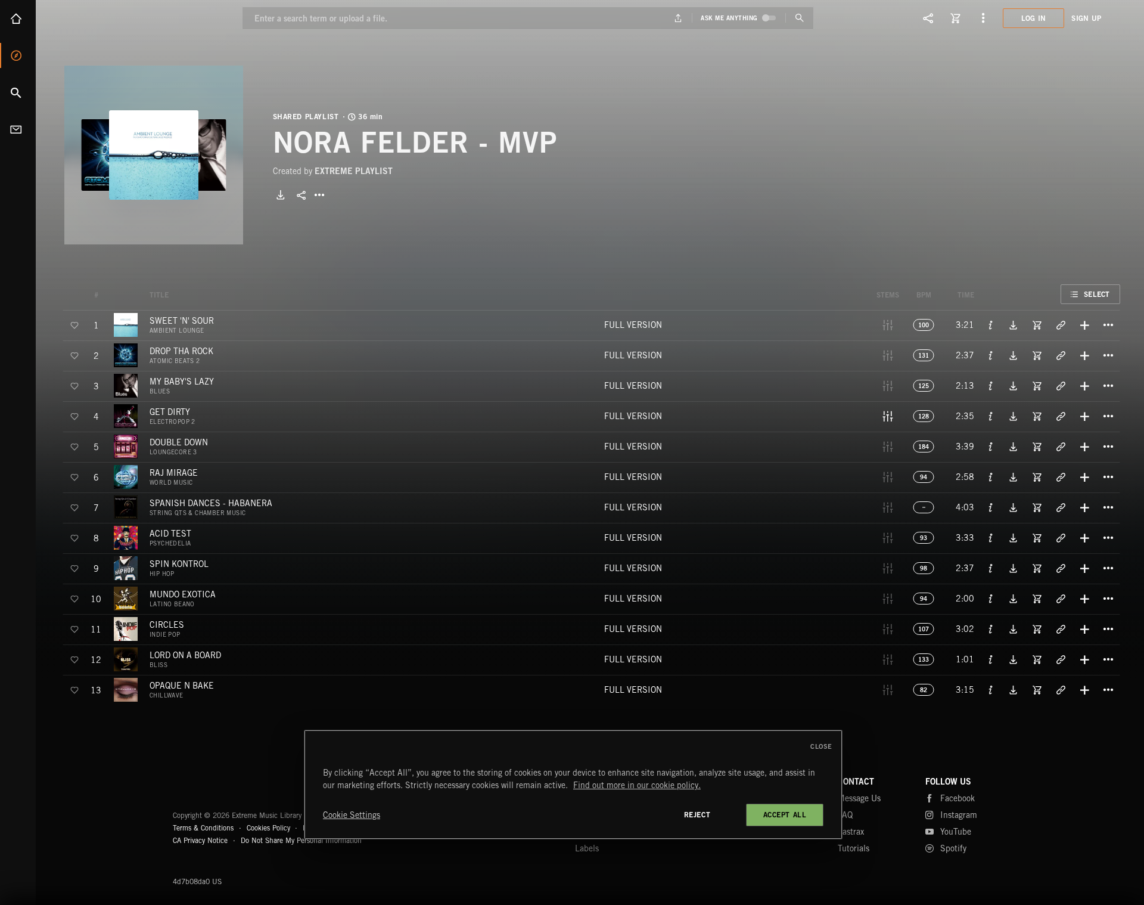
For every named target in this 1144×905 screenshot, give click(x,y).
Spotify (953, 848)
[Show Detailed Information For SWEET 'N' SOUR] (991, 325)
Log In (1033, 18)
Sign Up (1086, 18)
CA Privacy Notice (200, 840)
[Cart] (955, 18)
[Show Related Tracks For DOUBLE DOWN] (1061, 446)
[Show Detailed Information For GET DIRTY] (991, 416)
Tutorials (853, 848)
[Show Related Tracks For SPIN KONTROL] (1061, 568)
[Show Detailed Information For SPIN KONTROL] (991, 568)
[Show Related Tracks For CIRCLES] (1061, 629)
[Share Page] (928, 18)
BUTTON (319, 195)
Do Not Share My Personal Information (301, 840)
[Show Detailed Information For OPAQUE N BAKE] (991, 690)
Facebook (957, 798)
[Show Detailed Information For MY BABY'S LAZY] (991, 386)
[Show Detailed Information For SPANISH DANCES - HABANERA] (991, 507)
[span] (182, 325)
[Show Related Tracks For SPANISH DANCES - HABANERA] (1061, 507)
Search (18, 92)
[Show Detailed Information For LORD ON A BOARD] (991, 659)
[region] (573, 784)
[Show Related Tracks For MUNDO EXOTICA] (1061, 599)
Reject (697, 814)
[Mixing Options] (888, 416)
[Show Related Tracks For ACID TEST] (1061, 538)
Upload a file (678, 18)
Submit (799, 18)
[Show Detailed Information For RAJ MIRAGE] (991, 477)
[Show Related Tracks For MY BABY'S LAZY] (1061, 386)
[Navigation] (983, 18)
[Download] (281, 195)
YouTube (955, 831)
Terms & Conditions (203, 827)
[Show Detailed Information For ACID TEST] (991, 538)
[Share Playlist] (301, 195)
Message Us (859, 798)
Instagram (958, 815)
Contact (18, 129)
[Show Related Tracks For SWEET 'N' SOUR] (1061, 325)
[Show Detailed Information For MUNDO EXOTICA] (991, 599)
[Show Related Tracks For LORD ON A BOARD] (1061, 659)
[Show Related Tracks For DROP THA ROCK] (1061, 355)
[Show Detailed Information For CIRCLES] (991, 629)
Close (821, 746)
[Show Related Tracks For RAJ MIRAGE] (1061, 477)
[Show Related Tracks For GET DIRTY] (1061, 416)
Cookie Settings (351, 815)
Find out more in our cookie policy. (637, 785)
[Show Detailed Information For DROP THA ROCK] (991, 355)
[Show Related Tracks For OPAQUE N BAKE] (1061, 690)
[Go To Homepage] (100, 18)
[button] (153, 155)
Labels (587, 848)
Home (18, 18)
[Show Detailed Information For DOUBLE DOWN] (991, 446)
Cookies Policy (268, 827)
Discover (18, 55)
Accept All (785, 814)
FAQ (845, 815)
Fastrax (851, 831)
